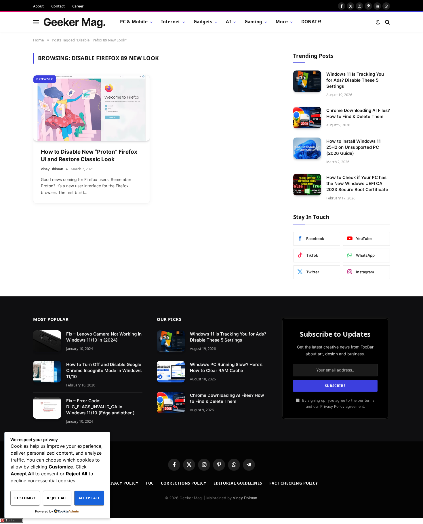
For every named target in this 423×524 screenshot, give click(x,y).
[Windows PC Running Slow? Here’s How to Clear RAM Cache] (171, 371)
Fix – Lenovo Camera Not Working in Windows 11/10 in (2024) (104, 337)
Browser (44, 79)
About (38, 6)
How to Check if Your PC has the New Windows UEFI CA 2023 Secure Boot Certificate (357, 183)
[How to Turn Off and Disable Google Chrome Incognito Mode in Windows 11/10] (47, 371)
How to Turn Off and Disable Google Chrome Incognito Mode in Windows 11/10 (104, 370)
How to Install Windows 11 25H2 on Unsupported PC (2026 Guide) (353, 147)
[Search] (387, 22)
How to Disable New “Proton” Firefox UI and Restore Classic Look (89, 155)
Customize (25, 498)
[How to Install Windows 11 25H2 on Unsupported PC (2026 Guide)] (307, 148)
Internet (170, 22)
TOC (150, 483)
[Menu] (36, 22)
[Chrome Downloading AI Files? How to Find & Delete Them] (307, 117)
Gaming (253, 22)
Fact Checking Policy (293, 483)
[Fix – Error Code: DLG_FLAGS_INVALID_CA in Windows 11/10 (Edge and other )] (47, 408)
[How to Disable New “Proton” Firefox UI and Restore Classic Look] (91, 108)
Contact (58, 6)
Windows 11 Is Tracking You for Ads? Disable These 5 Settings (355, 80)
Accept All (89, 498)
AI (228, 22)
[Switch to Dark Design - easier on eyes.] (377, 22)
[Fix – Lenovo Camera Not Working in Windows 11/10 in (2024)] (47, 341)
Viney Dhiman (52, 169)
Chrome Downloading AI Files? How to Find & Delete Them (358, 113)
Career (77, 6)
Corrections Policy (183, 483)
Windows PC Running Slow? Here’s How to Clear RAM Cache (226, 367)
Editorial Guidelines (238, 483)
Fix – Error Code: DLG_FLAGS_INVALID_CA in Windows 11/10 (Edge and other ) (100, 407)
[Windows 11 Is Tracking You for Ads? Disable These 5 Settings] (307, 81)
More (282, 22)
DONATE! (311, 22)
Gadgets (203, 22)
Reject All (57, 498)
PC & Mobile (134, 22)
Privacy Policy (332, 406)
